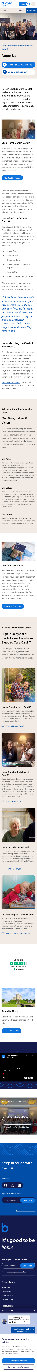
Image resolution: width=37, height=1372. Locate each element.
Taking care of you (13, 869)
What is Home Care (14, 801)
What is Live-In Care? (15, 726)
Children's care (7, 1299)
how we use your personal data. (25, 1211)
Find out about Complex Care (18, 933)
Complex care (7, 1295)
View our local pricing (11, 382)
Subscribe (27, 1200)
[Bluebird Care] (7, 5)
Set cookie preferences (18, 1367)
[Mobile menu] (33, 4)
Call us (22, 4)
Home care (6, 1287)
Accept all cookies (18, 1360)
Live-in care (6, 1291)
